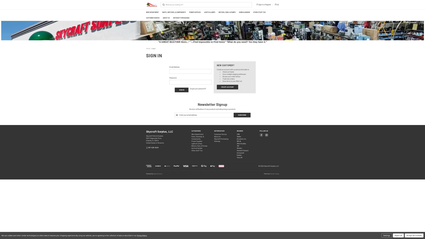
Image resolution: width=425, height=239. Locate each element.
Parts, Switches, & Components (174, 12)
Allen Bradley (241, 144)
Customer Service (152, 18)
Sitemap (217, 141)
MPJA (239, 141)
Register (268, 5)
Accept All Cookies (414, 235)
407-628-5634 (153, 148)
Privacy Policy (142, 235)
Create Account (227, 87)
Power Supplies (195, 12)
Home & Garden (244, 12)
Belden (239, 155)
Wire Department (152, 12)
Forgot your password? (198, 89)
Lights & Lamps (209, 12)
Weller (239, 137)
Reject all (398, 235)
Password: (173, 78)
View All (239, 157)
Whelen (239, 148)
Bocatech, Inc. (241, 139)
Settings (386, 235)
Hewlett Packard (242, 150)
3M (238, 146)
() (278, 5)
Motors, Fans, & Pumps (227, 12)
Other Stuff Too (259, 12)
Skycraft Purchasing (181, 18)
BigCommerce (157, 174)
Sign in (260, 5)
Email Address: (174, 67)
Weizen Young (274, 174)
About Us (166, 18)
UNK (238, 134)
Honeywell (240, 153)
